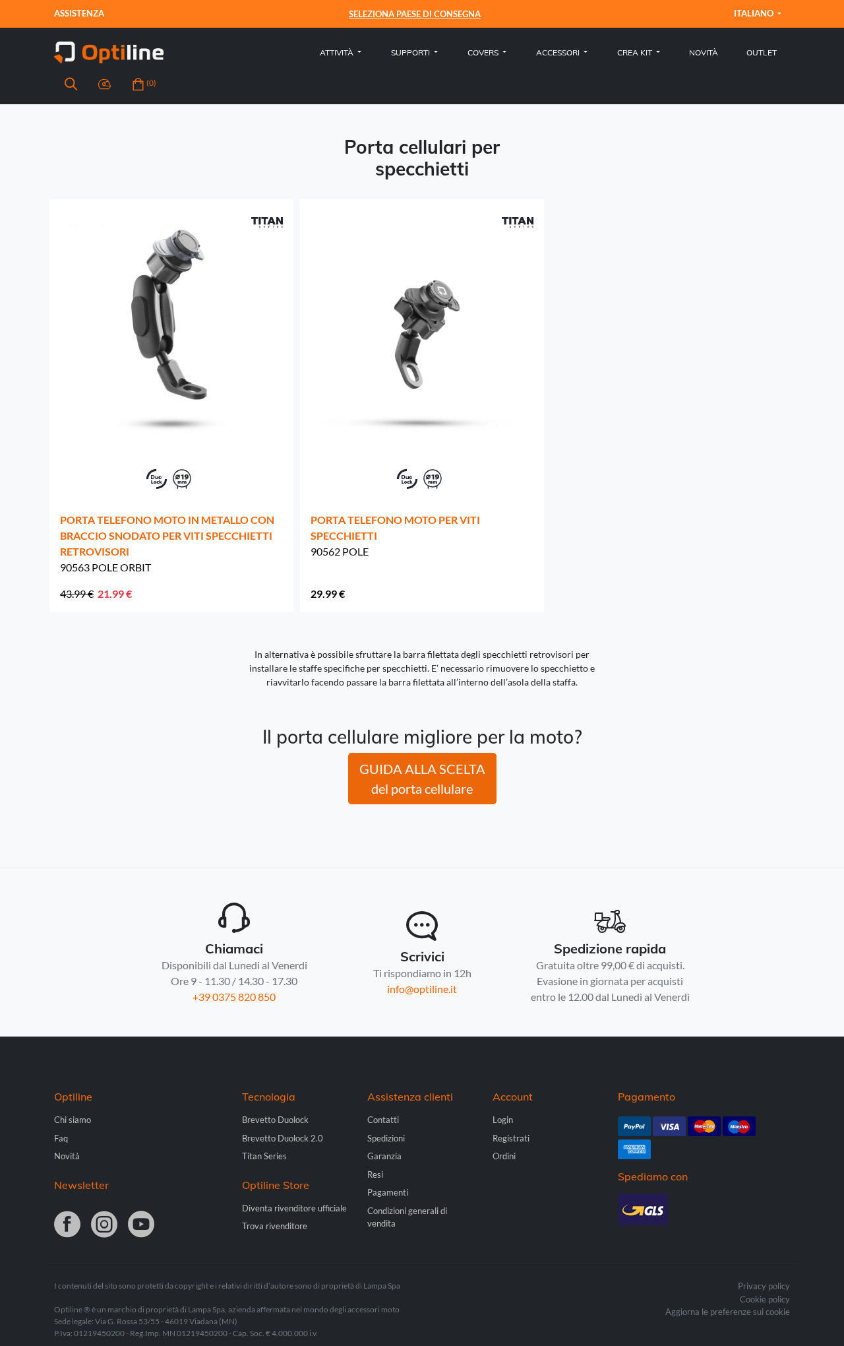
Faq (61, 1138)
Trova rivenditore (274, 1226)
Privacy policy (764, 1286)
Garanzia (384, 1156)
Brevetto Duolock (275, 1119)
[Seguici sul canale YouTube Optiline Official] (141, 1225)
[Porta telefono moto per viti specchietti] (422, 325)
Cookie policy (765, 1299)
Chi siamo (72, 1119)
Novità (703, 52)
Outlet (761, 52)
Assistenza (79, 13)
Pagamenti (387, 1192)
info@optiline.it (422, 988)
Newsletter (81, 1185)
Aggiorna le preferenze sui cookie (727, 1311)
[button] (71, 86)
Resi (375, 1174)
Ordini (504, 1156)
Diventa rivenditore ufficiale (294, 1208)
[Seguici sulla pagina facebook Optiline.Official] (67, 1225)
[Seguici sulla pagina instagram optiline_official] (104, 1225)
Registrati (511, 1138)
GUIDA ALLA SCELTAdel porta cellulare (422, 778)
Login (503, 1119)
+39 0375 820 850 (234, 996)
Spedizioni (386, 1138)
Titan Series (264, 1156)
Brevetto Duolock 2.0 (282, 1138)
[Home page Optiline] (109, 51)
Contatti (383, 1119)
